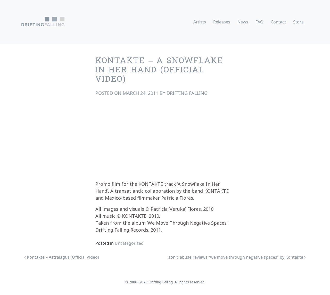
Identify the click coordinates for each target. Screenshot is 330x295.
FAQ (259, 22)
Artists (199, 22)
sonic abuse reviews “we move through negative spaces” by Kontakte (236, 257)
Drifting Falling (187, 93)
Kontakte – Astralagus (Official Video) (62, 257)
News (242, 22)
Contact (278, 22)
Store (298, 22)
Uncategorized (129, 243)
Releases (221, 22)
